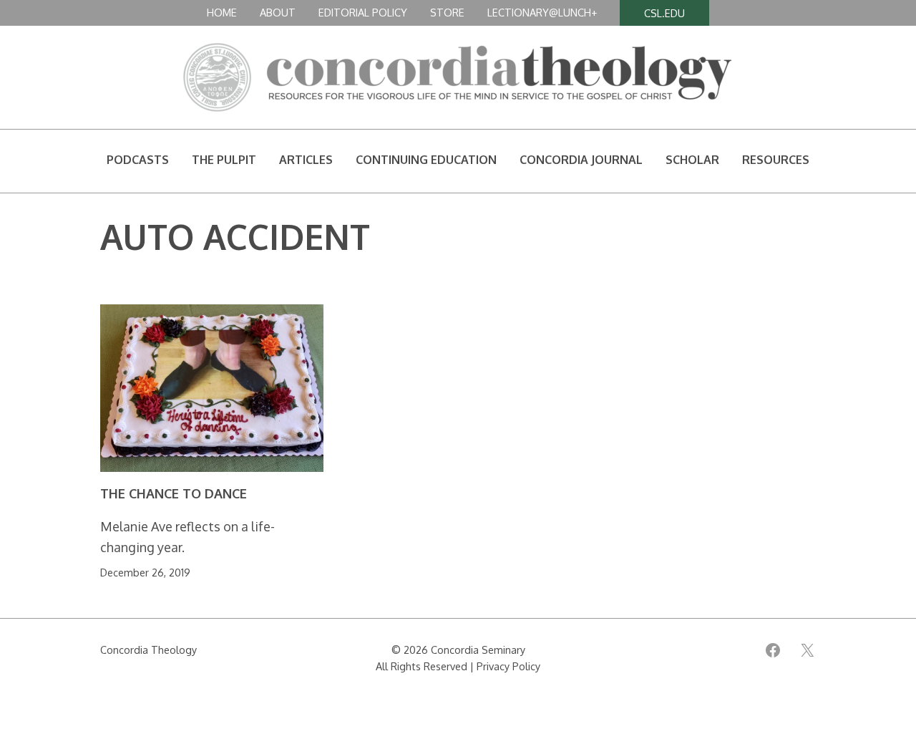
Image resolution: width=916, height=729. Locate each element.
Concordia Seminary (478, 649)
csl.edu (664, 12)
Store (447, 12)
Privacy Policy (508, 666)
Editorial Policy (362, 12)
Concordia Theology (148, 649)
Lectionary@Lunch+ (542, 12)
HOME (222, 12)
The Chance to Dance (173, 493)
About (278, 12)
